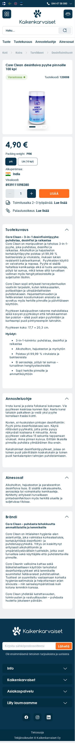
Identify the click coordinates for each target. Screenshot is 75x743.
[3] (44, 126)
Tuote (6, 42)
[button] (59, 3)
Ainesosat (66, 42)
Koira (19, 52)
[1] (32, 126)
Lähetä (63, 646)
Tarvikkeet (37, 52)
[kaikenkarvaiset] (37, 631)
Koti (5, 52)
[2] (39, 126)
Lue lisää (60, 203)
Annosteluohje (45, 42)
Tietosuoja (37, 732)
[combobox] (38, 30)
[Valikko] (6, 14)
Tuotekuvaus (23, 42)
